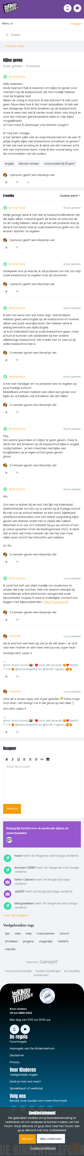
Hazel (18, 856)
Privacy (15, 1062)
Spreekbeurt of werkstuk (26, 1088)
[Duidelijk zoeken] (78, 35)
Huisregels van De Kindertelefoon (32, 1048)
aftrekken (11, 941)
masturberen (46, 933)
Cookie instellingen (48, 971)
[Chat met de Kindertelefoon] (77, 8)
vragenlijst (46, 941)
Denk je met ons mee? (25, 1081)
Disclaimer (17, 1055)
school (64, 933)
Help (29, 933)
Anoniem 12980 (24, 868)
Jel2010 (19, 891)
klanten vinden (29, 164)
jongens (28, 941)
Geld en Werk (15, 46)
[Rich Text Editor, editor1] (42, 782)
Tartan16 (15, 636)
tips (7, 933)
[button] (76, 24)
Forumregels (18, 1042)
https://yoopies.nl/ (55, 602)
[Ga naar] (6, 35)
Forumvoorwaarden (18, 971)
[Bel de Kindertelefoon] (67, 8)
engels (9, 164)
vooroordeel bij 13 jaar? (59, 164)
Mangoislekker (24, 903)
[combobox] (42, 33)
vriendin (10, 949)
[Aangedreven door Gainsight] (42, 963)
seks (18, 933)
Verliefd (63, 941)
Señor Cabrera (24, 880)
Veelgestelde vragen (24, 1075)
